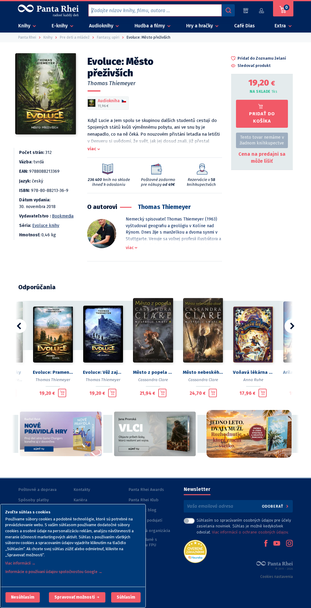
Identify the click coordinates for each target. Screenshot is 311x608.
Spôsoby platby (33, 499)
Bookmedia (62, 216)
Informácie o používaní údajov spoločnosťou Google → (53, 571)
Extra (281, 26)
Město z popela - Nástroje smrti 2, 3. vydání (153, 372)
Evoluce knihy (45, 225)
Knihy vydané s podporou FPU (142, 542)
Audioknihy (101, 26)
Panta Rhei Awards (146, 489)
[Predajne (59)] (245, 10)
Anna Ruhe (253, 379)
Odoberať (273, 506)
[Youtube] (276, 544)
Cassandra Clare (153, 379)
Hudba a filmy (150, 26)
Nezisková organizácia (149, 530)
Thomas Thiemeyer (111, 83)
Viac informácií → (20, 563)
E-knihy (60, 26)
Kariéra (80, 499)
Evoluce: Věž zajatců (103, 372)
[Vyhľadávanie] (228, 10)
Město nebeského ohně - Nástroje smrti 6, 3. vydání (203, 372)
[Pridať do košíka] (62, 393)
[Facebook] (265, 544)
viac (91, 148)
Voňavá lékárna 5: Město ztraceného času (253, 372)
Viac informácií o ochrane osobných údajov (250, 532)
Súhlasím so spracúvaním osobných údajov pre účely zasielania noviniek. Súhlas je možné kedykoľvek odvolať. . (244, 526)
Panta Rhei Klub (143, 499)
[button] (22, 597)
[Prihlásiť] (262, 10)
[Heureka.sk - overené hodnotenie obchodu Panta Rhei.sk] (195, 551)
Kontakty (81, 489)
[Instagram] (289, 544)
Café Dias (244, 26)
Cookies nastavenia (276, 577)
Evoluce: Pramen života (53, 372)
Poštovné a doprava (37, 489)
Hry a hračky (200, 26)
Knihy (25, 26)
